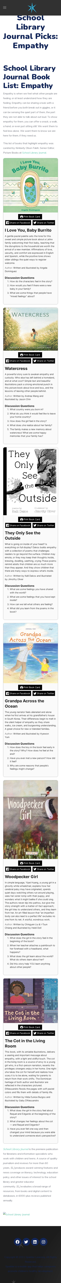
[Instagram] (43, 1242)
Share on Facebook (19, 222)
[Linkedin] (35, 1242)
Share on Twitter (45, 222)
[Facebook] (18, 1242)
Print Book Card (31, 216)
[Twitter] (26, 1242)
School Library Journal (34, 152)
